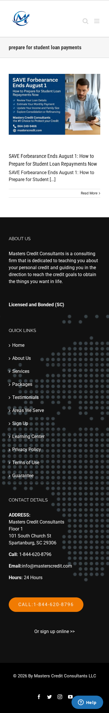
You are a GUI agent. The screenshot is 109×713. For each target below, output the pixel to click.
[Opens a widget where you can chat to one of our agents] (87, 703)
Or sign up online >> (54, 631)
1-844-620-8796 (35, 554)
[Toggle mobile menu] (97, 21)
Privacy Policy (26, 449)
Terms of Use (25, 462)
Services (20, 371)
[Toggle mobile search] (85, 21)
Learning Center (28, 436)
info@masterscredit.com (47, 566)
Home (18, 345)
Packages (22, 384)
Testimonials (25, 397)
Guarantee (22, 475)
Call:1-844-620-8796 (46, 604)
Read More (89, 193)
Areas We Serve (28, 410)
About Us (21, 358)
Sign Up (20, 423)
